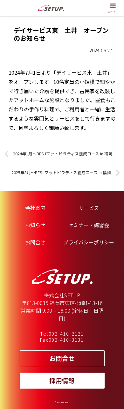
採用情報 (62, 380)
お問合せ (35, 242)
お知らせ (35, 225)
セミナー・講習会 (88, 225)
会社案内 (35, 208)
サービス (89, 208)
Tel (44, 333)
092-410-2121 (66, 333)
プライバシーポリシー (88, 242)
